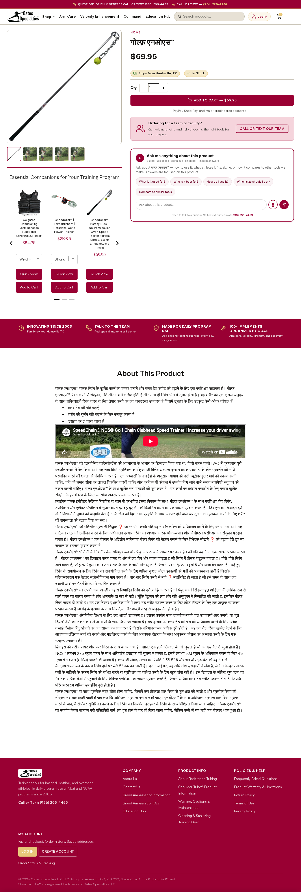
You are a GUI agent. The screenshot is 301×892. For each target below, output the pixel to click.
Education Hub (158, 16)
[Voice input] (273, 204)
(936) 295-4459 (242, 215)
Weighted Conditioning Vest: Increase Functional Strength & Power (29, 228)
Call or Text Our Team (262, 129)
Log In (27, 851)
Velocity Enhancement (99, 16)
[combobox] (212, 16)
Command (132, 16)
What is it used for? (152, 181)
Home (135, 32)
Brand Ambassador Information (147, 795)
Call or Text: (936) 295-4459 (43, 802)
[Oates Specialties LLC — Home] (23, 16)
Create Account (58, 851)
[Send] (284, 204)
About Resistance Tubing (197, 778)
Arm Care (67, 16)
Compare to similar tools (155, 192)
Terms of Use (244, 803)
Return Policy (244, 795)
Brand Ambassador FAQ (141, 803)
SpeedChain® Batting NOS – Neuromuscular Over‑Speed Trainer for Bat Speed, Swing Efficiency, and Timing (99, 234)
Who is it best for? (186, 181)
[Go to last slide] (11, 243)
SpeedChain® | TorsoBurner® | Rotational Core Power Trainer (64, 226)
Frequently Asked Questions (255, 778)
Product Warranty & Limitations (258, 787)
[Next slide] (117, 243)
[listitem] (14, 154)
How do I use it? (218, 181)
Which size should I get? (253, 181)
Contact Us (131, 787)
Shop (46, 16)
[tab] (56, 299)
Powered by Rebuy (64, 305)
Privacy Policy (245, 811)
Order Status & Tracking (36, 863)
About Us (130, 778)
